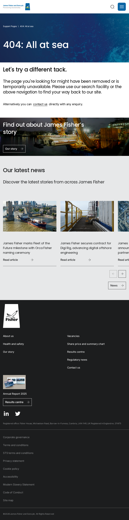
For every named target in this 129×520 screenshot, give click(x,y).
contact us (40, 104)
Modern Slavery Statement (18, 484)
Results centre (76, 351)
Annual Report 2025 (15, 393)
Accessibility (10, 476)
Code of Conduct (13, 492)
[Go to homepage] (64, 316)
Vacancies (73, 336)
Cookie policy (11, 468)
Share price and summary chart (86, 343)
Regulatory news (77, 359)
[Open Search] (112, 7)
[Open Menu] (122, 7)
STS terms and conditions (18, 453)
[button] (122, 7)
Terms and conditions (15, 445)
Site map (8, 500)
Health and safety (13, 343)
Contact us (73, 367)
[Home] (16, 6)
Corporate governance (16, 437)
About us (8, 336)
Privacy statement (13, 460)
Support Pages (10, 26)
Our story (8, 351)
